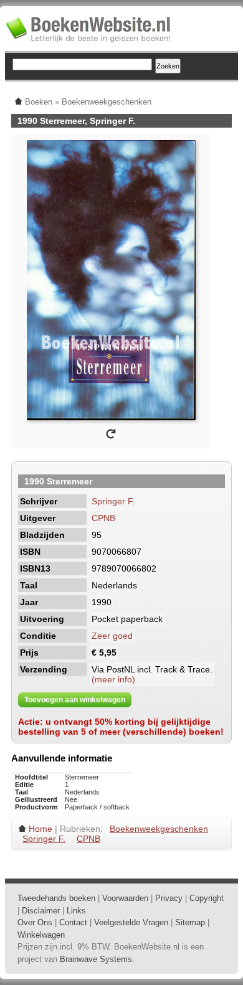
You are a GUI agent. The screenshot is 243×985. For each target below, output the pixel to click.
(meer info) (113, 679)
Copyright (206, 898)
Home (40, 829)
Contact (73, 922)
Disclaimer (41, 910)
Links (76, 910)
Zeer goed (112, 636)
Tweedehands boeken (56, 898)
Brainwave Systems (96, 959)
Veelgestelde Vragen (131, 922)
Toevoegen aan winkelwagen (74, 699)
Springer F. (113, 501)
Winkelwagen (41, 935)
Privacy (169, 898)
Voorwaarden (125, 898)
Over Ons (34, 922)
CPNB (103, 518)
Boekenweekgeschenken (159, 829)
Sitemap (190, 922)
